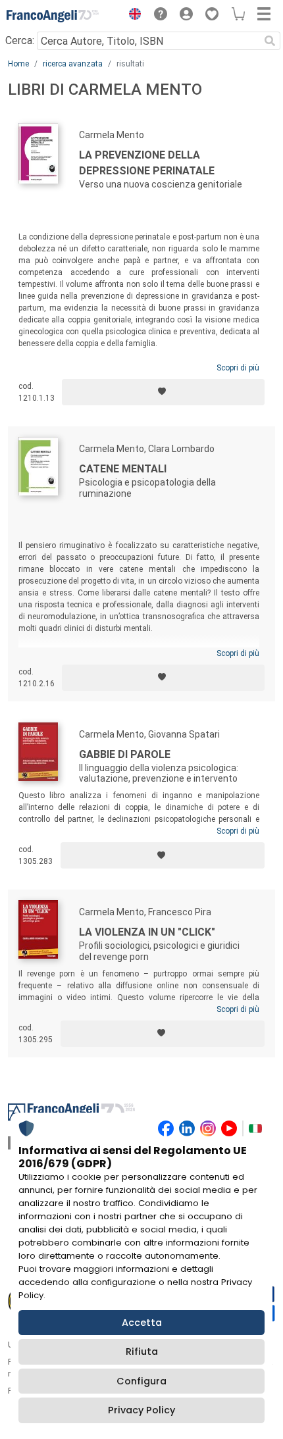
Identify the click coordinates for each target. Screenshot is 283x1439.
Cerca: (19, 40)
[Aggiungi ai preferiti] (163, 392)
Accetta (142, 1322)
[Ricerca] (269, 41)
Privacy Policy (141, 1410)
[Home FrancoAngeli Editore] (53, 16)
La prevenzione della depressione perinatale (147, 163)
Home (18, 63)
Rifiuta (142, 1351)
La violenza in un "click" (147, 932)
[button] (131, 15)
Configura (141, 1381)
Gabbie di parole (124, 754)
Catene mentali (123, 469)
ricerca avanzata (73, 63)
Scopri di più (238, 367)
